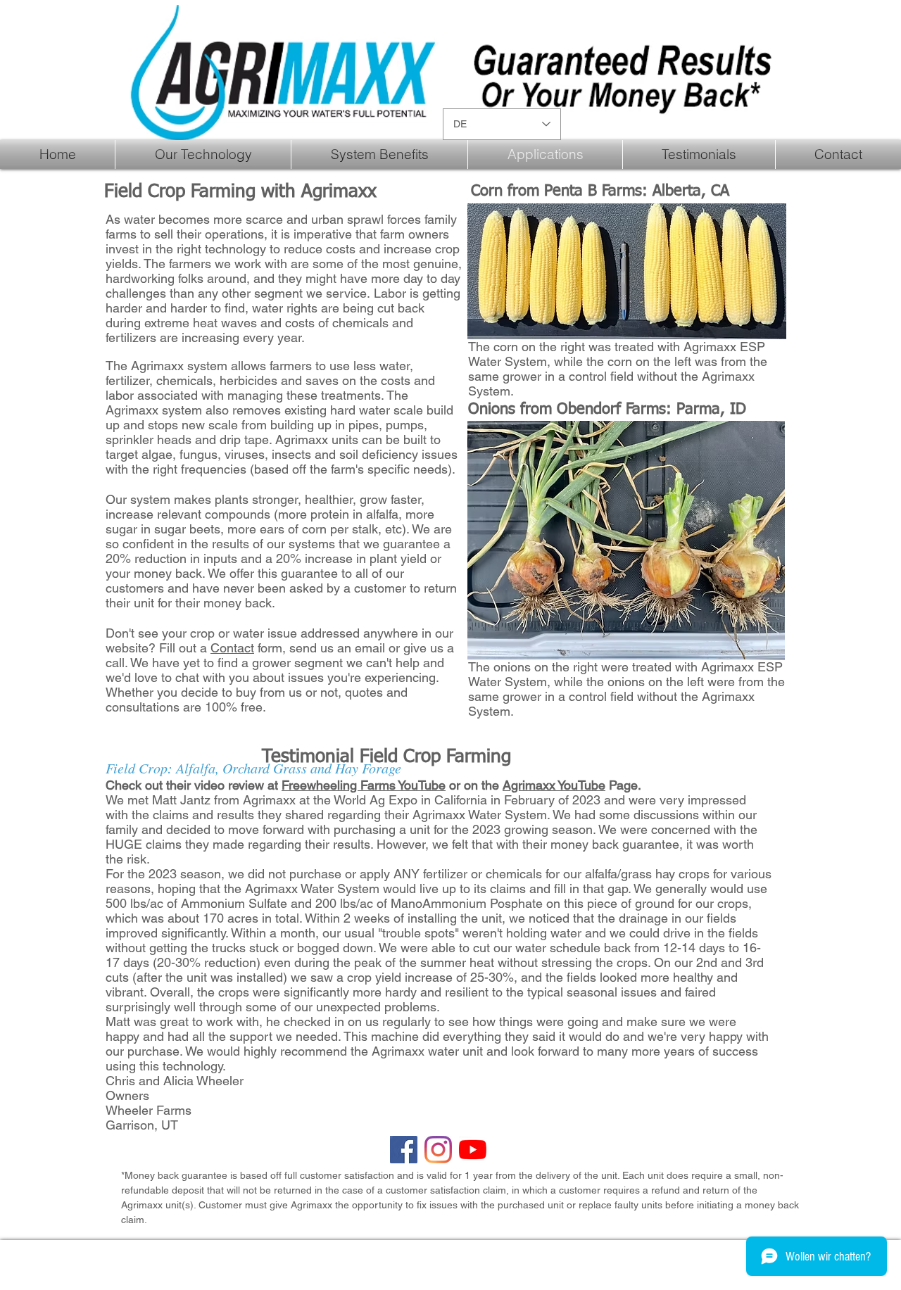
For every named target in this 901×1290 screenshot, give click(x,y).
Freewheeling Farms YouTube (364, 785)
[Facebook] (403, 1149)
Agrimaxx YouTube (554, 785)
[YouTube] (472, 1149)
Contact (232, 647)
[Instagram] (438, 1149)
